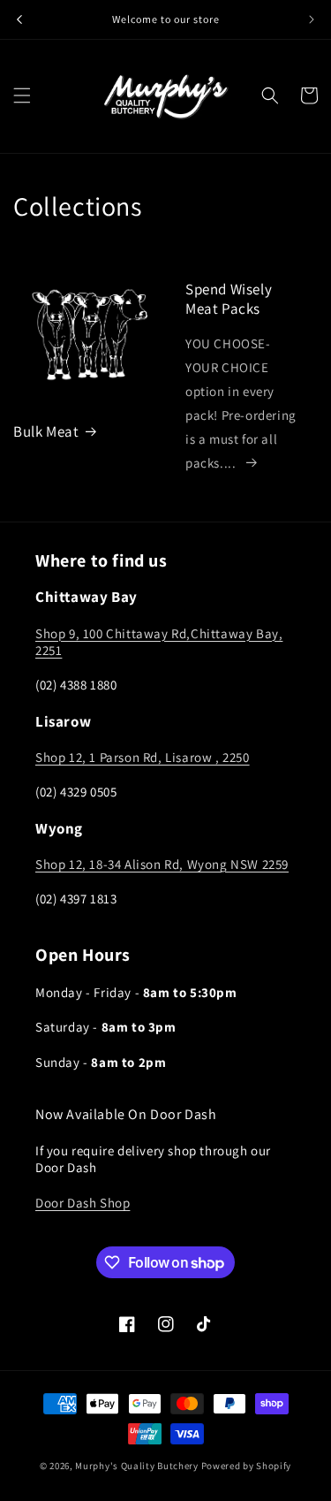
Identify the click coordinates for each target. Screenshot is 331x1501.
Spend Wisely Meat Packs (228, 298)
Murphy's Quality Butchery (137, 1465)
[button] (22, 95)
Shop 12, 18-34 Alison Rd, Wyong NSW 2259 (162, 864)
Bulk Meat (46, 431)
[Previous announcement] (19, 19)
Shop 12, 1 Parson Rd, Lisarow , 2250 (142, 757)
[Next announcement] (311, 19)
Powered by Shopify (246, 1465)
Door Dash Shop (82, 1202)
